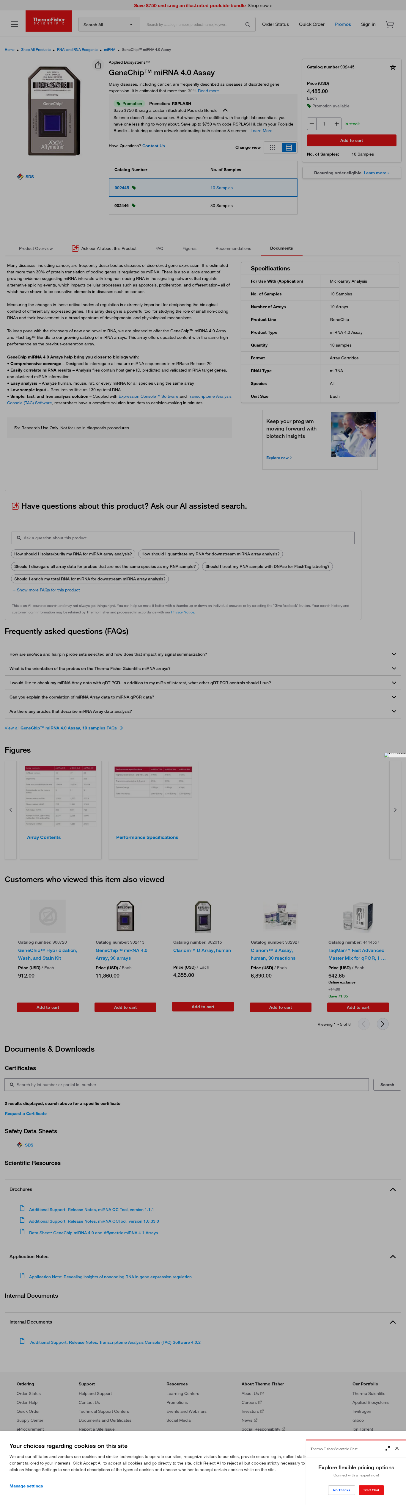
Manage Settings (26, 1486)
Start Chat (371, 1490)
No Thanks (341, 1490)
